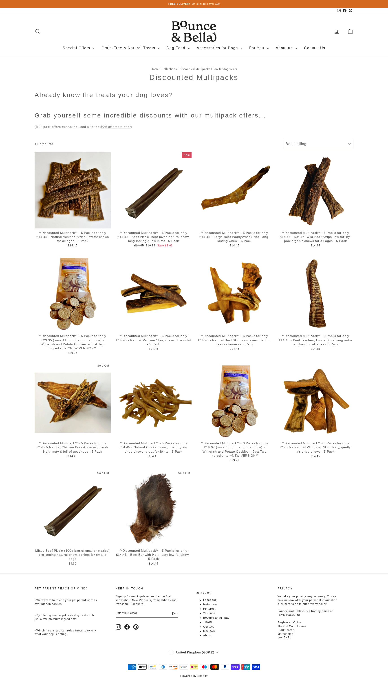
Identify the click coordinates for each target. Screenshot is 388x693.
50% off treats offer (115, 126)
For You (257, 48)
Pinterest (209, 608)
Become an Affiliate (216, 617)
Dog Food (177, 48)
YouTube (209, 613)
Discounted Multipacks (194, 69)
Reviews (209, 631)
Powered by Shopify (194, 676)
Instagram (210, 604)
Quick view (72, 223)
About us (285, 48)
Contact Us (314, 48)
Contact (208, 626)
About (207, 635)
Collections (169, 69)
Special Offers (77, 48)
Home (155, 69)
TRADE (208, 622)
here (287, 604)
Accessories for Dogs (218, 48)
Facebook (210, 600)
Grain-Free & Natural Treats (129, 48)
